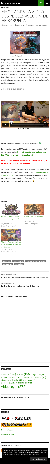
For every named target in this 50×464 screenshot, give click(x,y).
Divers (15, 378)
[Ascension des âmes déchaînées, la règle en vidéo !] (11, 209)
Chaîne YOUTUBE (8, 434)
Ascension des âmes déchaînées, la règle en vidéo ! (11, 218)
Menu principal (47, 3)
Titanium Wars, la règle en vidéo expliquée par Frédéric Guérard (11, 244)
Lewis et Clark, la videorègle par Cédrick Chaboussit (20, 284)
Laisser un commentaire (37, 25)
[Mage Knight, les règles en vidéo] (34, 209)
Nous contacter (7, 430)
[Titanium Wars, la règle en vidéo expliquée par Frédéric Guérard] (11, 235)
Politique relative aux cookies (30, 454)
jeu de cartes (18, 261)
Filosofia (5, 380)
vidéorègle (5, 7)
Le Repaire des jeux (10, 3)
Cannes (6, 377)
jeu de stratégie (8, 383)
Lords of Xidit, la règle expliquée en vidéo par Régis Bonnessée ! (25, 275)
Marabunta (7, 264)
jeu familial (24, 382)
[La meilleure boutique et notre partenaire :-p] (16, 424)
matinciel (20, 25)
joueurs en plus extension (35, 261)
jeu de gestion (28, 380)
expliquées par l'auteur (32, 377)
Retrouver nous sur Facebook (15, 397)
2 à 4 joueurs (19, 374)
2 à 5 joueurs (37, 374)
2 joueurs (6, 261)
